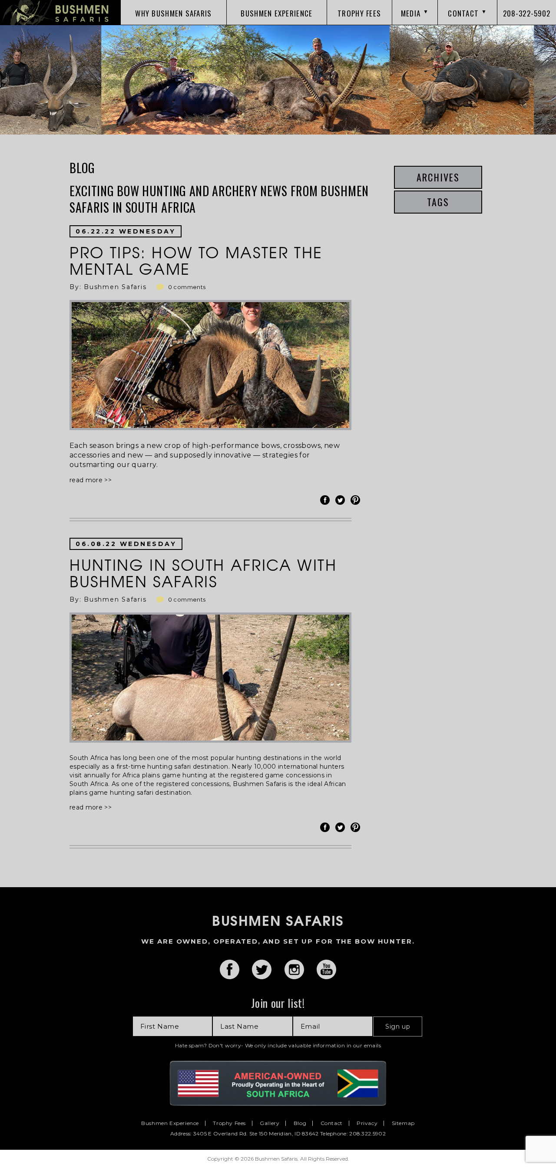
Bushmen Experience (170, 1123)
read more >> (91, 480)
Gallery (269, 1123)
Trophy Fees (229, 1123)
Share (326, 500)
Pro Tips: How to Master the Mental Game (196, 259)
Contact (332, 1123)
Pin (357, 500)
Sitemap (403, 1123)
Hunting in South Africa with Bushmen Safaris (203, 572)
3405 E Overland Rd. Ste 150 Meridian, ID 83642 (256, 1133)
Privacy (367, 1123)
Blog (300, 1123)
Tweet (341, 500)
